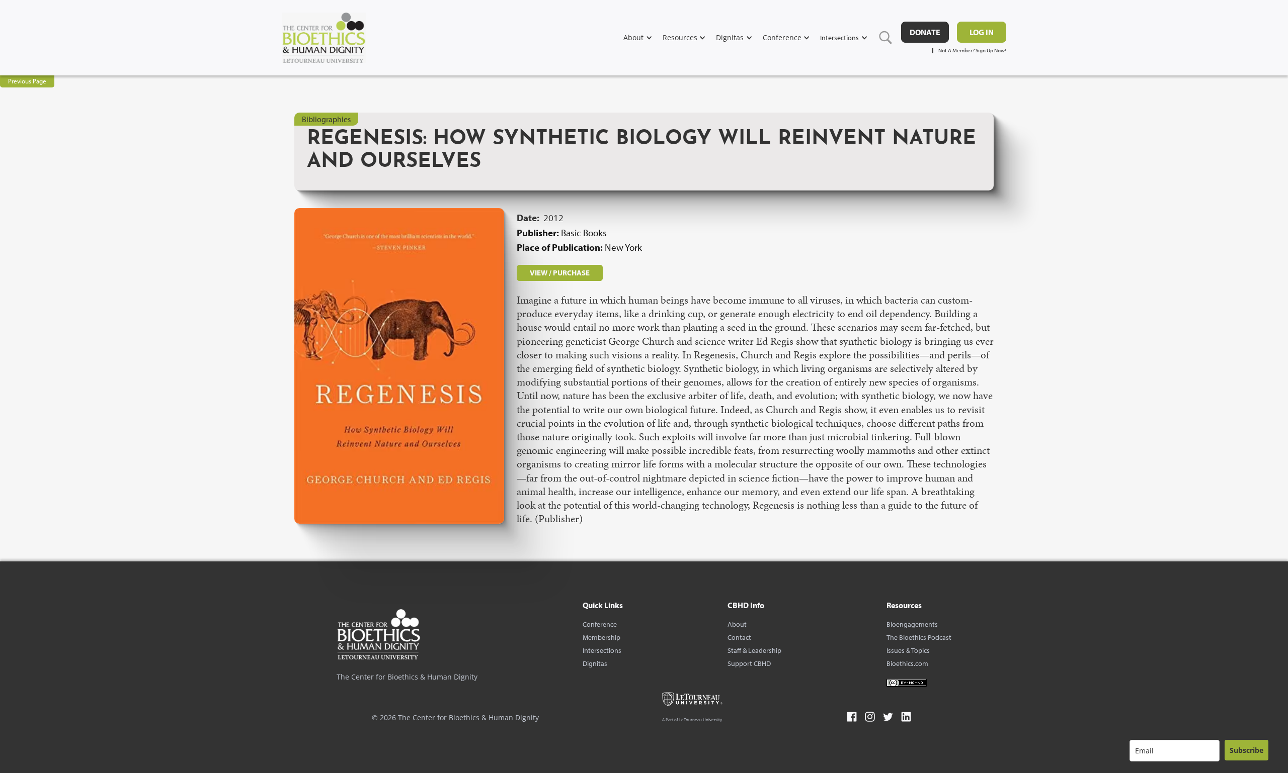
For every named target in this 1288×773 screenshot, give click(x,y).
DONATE (925, 32)
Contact (739, 637)
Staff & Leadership (754, 650)
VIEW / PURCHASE (560, 272)
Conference (600, 624)
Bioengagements (912, 624)
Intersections (602, 650)
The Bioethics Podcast (919, 637)
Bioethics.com (907, 663)
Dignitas (595, 663)
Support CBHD (749, 663)
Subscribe (1246, 750)
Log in (982, 32)
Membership (601, 637)
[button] (643, 37)
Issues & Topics (908, 650)
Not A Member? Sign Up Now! (972, 50)
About (737, 624)
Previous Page (27, 81)
